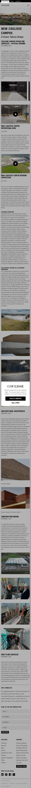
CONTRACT (18, 1)
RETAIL (12, 1)
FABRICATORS (5, 1)
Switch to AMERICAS (15, 398)
